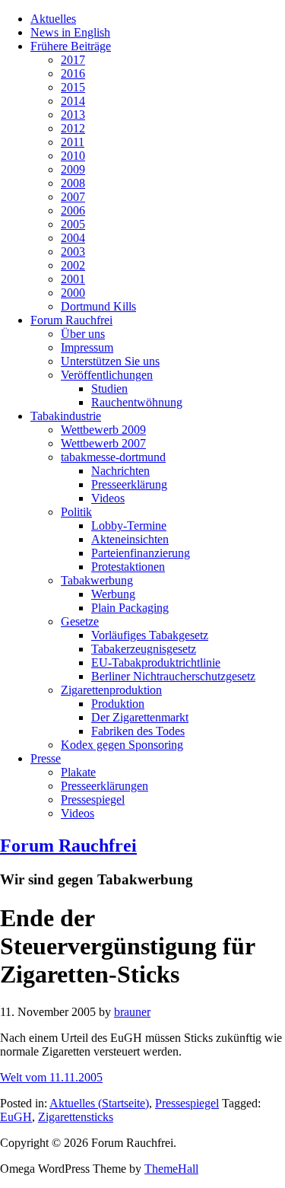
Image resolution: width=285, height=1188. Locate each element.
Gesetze (80, 621)
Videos (108, 498)
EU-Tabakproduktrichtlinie (155, 662)
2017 (73, 59)
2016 (73, 73)
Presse (45, 758)
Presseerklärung (129, 484)
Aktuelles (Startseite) (99, 1103)
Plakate (78, 772)
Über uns (83, 333)
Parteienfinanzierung (140, 552)
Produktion (117, 703)
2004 (73, 237)
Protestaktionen (128, 566)
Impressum (87, 347)
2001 (73, 278)
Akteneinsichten (130, 539)
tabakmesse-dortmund (113, 457)
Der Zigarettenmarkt (139, 717)
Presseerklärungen (104, 785)
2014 (73, 100)
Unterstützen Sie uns (110, 361)
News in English (70, 32)
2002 (73, 265)
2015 (73, 87)
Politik (76, 511)
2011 (72, 141)
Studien (109, 388)
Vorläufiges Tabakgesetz (149, 635)
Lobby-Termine (128, 525)
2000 (73, 292)
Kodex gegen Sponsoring (122, 744)
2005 (73, 224)
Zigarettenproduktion (111, 689)
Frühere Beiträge (70, 46)
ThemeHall (171, 1168)
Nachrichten (120, 470)
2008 (73, 183)
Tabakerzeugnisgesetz (143, 648)
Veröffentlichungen (107, 374)
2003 (73, 251)
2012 (73, 128)
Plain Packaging (130, 607)
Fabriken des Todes (138, 731)
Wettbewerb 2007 (103, 443)
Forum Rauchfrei (71, 320)
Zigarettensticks (75, 1116)
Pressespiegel (93, 799)
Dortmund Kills (98, 306)
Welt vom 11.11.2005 (51, 1077)
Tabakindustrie (65, 415)
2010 (73, 155)
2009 (73, 169)
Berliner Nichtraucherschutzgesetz (173, 676)
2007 (73, 196)
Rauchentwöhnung (136, 402)
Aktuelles (53, 18)
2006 (73, 210)
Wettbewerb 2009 (103, 429)
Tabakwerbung (97, 580)
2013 (73, 114)
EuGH (16, 1116)
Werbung (113, 594)
